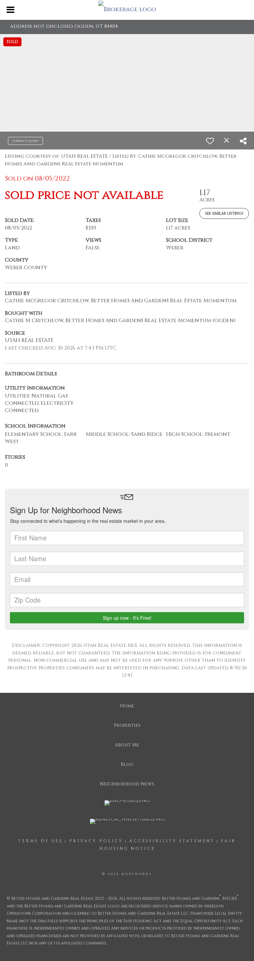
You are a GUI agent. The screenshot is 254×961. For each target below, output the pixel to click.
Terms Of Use (40, 841)
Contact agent (25, 141)
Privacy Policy (96, 841)
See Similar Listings (224, 213)
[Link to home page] (127, 9)
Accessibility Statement (172, 841)
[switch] (210, 141)
